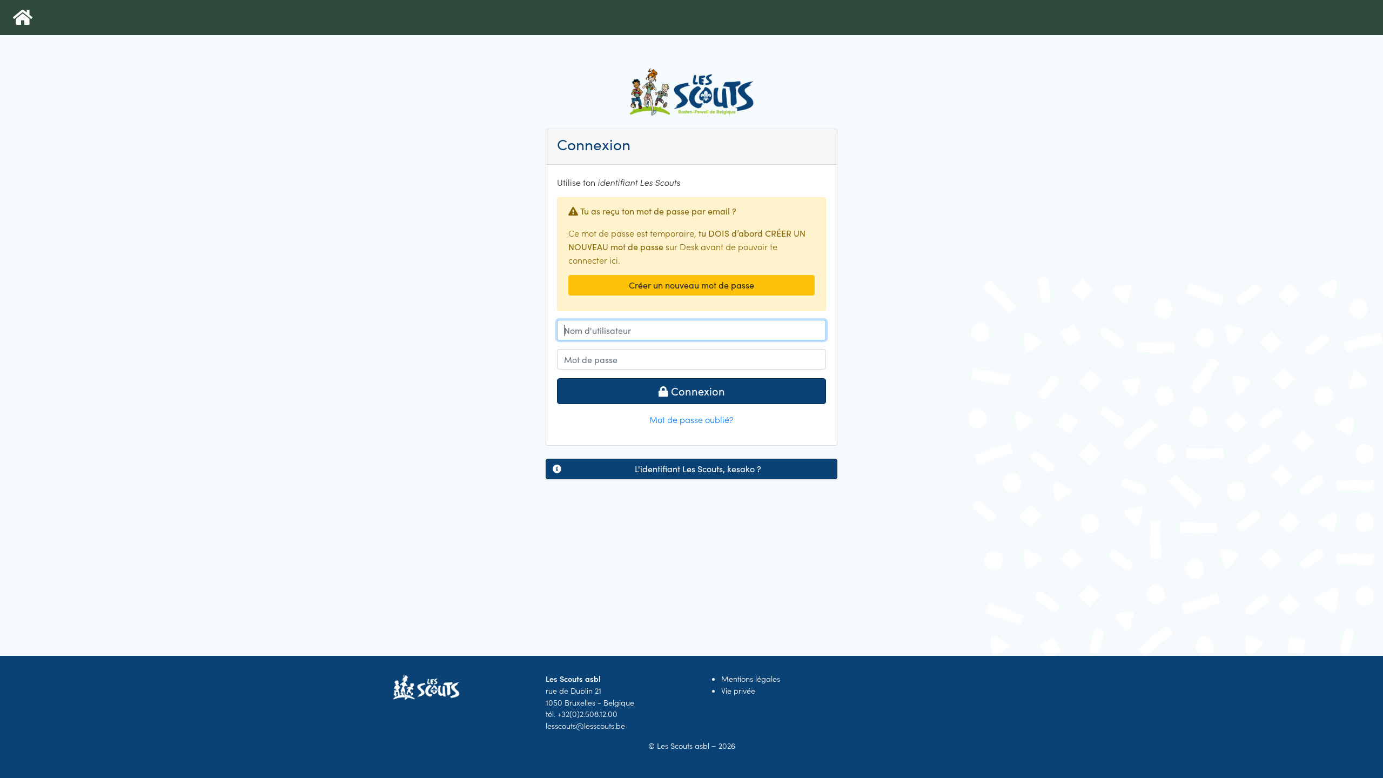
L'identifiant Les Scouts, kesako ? (698, 468)
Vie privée (738, 690)
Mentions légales (750, 678)
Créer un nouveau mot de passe (691, 285)
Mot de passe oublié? (691, 419)
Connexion (696, 391)
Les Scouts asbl (683, 745)
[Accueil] (23, 17)
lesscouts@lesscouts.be (585, 725)
